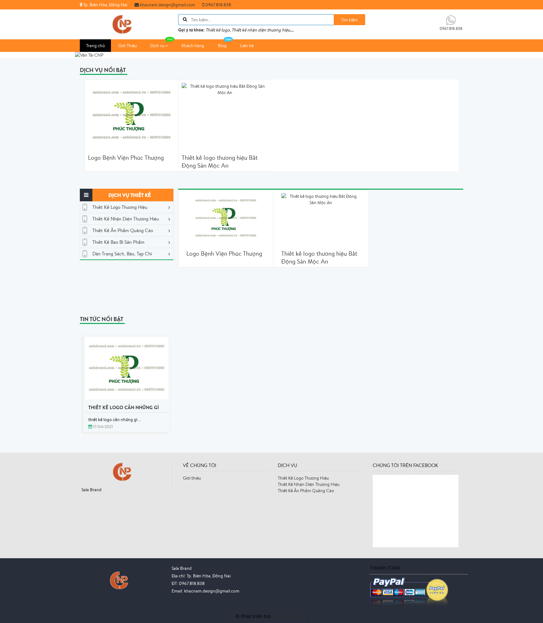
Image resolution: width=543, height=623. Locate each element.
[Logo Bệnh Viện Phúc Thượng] (225, 218)
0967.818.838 (217, 5)
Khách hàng (193, 45)
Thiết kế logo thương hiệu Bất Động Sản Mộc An (220, 162)
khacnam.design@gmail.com (167, 5)
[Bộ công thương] (121, 580)
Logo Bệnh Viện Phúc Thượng (126, 158)
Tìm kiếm (349, 20)
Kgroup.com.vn (289, 616)
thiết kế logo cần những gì (123, 407)
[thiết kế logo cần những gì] (126, 368)
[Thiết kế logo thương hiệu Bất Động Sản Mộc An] (320, 199)
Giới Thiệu (127, 45)
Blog (222, 45)
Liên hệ (247, 45)
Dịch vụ (157, 45)
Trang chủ (95, 45)
